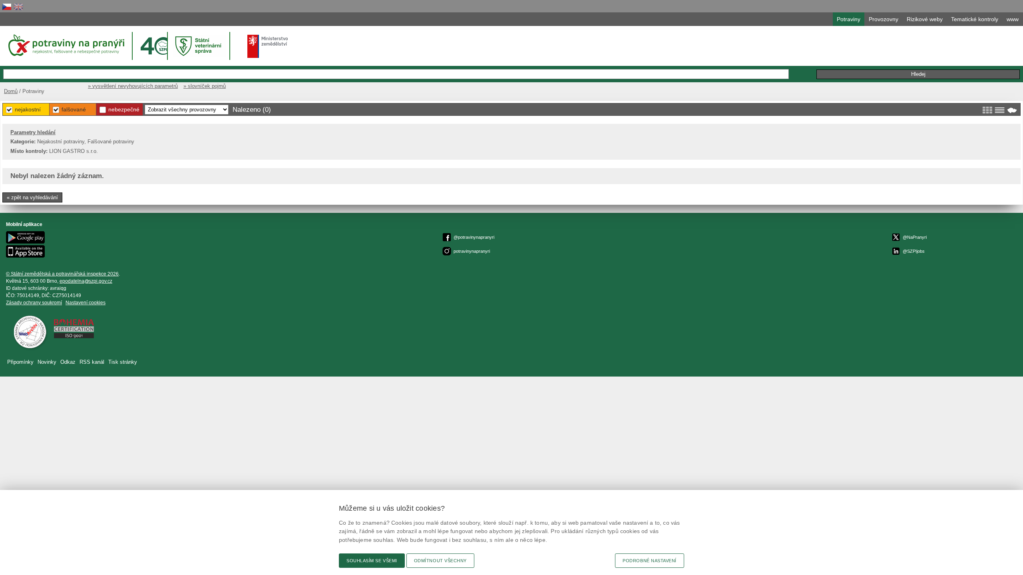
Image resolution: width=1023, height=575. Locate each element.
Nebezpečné (123, 109)
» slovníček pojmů (204, 86)
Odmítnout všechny (440, 560)
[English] (18, 6)
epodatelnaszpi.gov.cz (86, 281)
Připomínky (20, 362)
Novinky (47, 362)
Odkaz (68, 362)
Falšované (74, 109)
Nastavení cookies (85, 302)
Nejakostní (28, 109)
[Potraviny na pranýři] (65, 45)
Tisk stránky (122, 362)
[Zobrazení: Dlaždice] (987, 110)
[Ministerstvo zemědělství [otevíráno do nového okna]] (267, 46)
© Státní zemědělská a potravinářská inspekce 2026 (62, 274)
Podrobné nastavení (650, 560)
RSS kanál (92, 362)
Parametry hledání (33, 132)
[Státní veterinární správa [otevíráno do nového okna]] (199, 46)
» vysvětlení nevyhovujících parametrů (133, 86)
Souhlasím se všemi (371, 560)
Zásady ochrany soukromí (34, 302)
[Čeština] (7, 6)
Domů (11, 91)
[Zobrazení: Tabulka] (1000, 110)
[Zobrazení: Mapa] (1012, 110)
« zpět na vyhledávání (32, 197)
